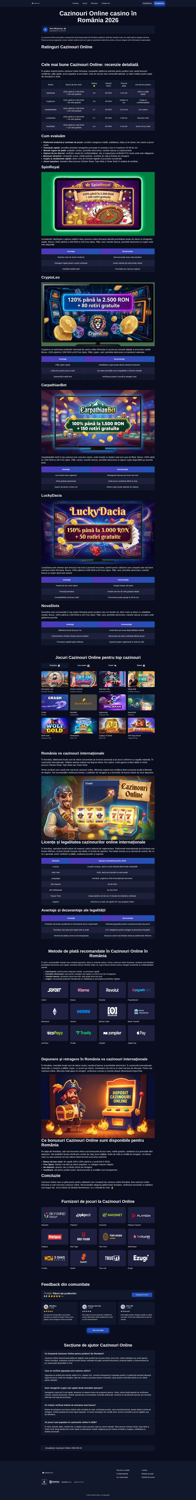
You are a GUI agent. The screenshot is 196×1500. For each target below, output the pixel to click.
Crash (110, 665)
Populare (53, 665)
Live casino (82, 665)
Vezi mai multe (98, 1330)
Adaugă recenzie (142, 1295)
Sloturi (139, 665)
